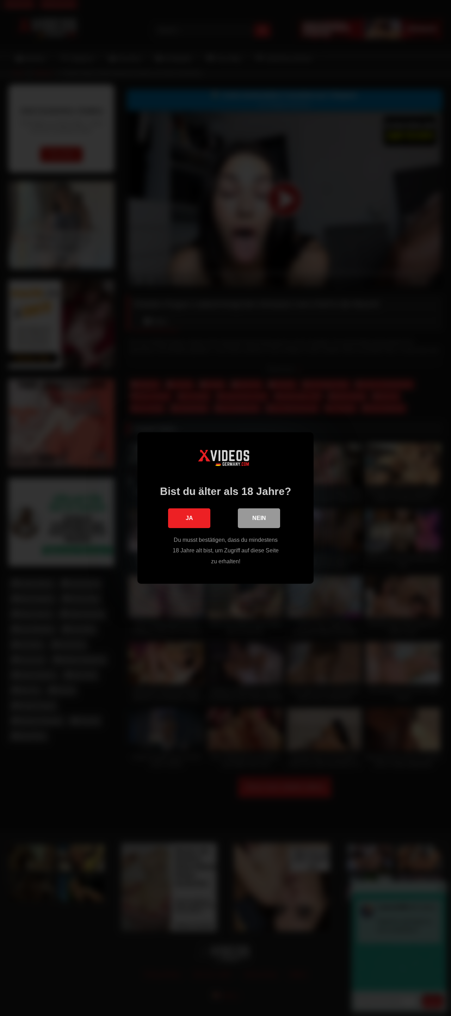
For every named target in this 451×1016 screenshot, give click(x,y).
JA (189, 518)
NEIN (259, 518)
